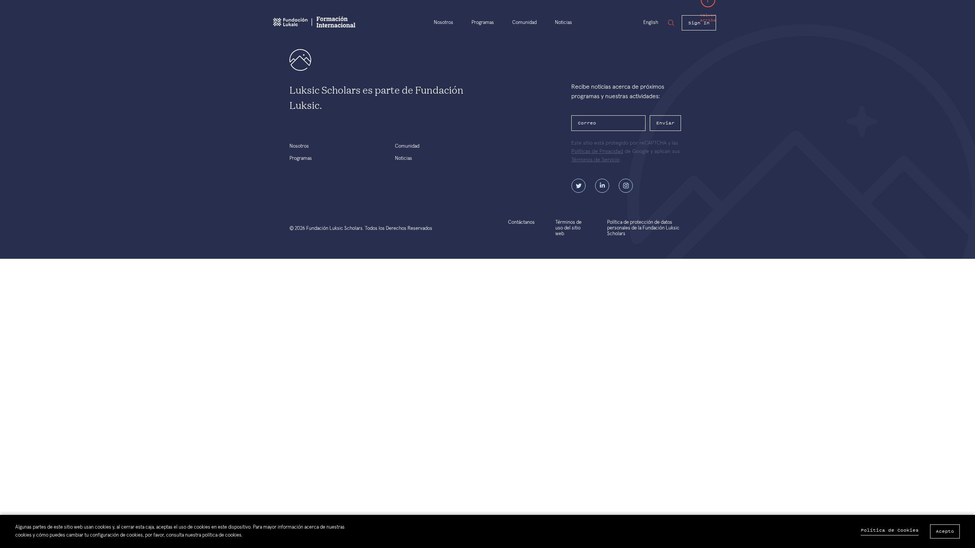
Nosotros (443, 22)
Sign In (699, 23)
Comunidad (524, 22)
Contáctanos (521, 222)
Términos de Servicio (595, 159)
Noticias (563, 22)
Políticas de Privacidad (597, 151)
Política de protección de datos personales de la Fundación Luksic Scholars (643, 228)
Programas (483, 22)
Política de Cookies (890, 530)
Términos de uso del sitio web (568, 228)
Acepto (945, 531)
